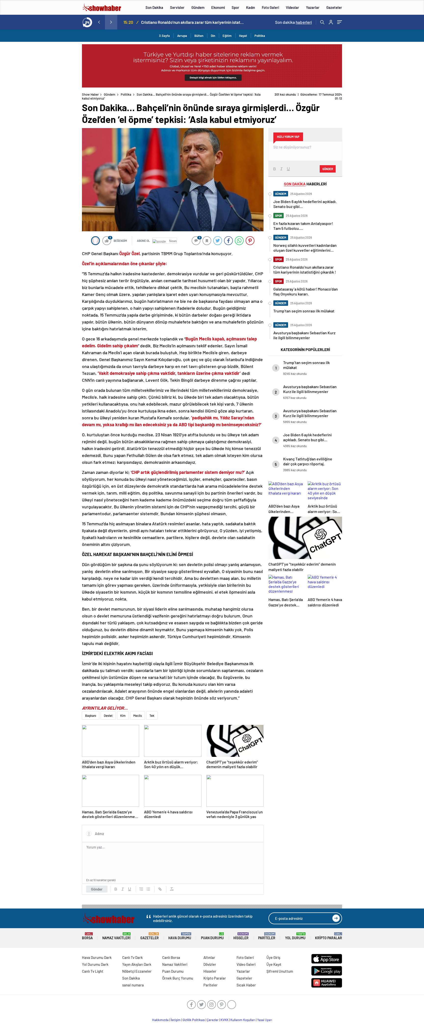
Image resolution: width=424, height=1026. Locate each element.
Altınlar (209, 957)
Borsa (87, 936)
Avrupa (182, 36)
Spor (235, 7)
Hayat (243, 36)
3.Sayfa (164, 36)
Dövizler (209, 964)
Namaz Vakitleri (116, 936)
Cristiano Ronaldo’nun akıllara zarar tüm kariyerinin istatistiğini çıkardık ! (192, 22)
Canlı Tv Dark (132, 957)
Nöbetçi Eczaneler (137, 971)
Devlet (108, 716)
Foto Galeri (270, 7)
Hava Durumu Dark (97, 957)
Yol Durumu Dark (95, 964)
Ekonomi (218, 7)
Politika (259, 36)
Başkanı (90, 716)
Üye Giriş (273, 957)
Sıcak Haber (246, 985)
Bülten (198, 36)
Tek (151, 716)
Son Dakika (154, 7)
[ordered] (141, 889)
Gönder (97, 889)
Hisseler (241, 936)
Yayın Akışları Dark (136, 964)
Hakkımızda (160, 1020)
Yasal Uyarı (264, 1020)
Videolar (292, 7)
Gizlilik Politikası (194, 1020)
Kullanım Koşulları (242, 1020)
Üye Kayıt (273, 964)
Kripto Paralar (328, 936)
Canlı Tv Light (92, 971)
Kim (123, 716)
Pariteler (266, 936)
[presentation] (99, 22)
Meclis (137, 716)
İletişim (176, 1020)
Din (213, 36)
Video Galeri (246, 964)
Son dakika (293, 22)
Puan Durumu (212, 936)
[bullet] (148, 889)
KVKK (224, 1020)
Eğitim (227, 36)
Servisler (177, 7)
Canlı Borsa (171, 957)
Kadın (250, 7)
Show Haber (90, 94)
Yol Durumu (295, 936)
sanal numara (133, 985)
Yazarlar (312, 7)
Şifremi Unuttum (279, 971)
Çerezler (213, 1020)
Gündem (197, 7)
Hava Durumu (179, 936)
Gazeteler (334, 7)
